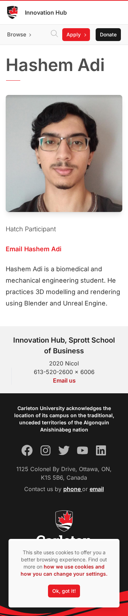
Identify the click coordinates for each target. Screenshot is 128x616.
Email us (64, 380)
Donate (108, 34)
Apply (73, 34)
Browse (16, 34)
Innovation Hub (46, 12)
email (97, 489)
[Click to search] (54, 34)
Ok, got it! (64, 591)
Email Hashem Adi (34, 249)
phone (72, 489)
